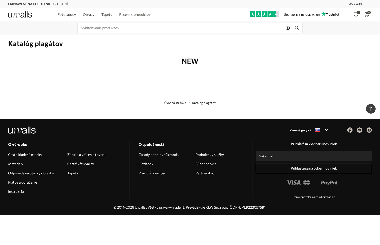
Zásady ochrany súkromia (159, 154)
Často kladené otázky (25, 154)
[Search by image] (287, 27)
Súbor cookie (205, 164)
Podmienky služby (209, 154)
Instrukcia (16, 191)
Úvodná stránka (175, 103)
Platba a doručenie (22, 182)
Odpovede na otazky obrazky (31, 173)
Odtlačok (146, 164)
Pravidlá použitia (152, 173)
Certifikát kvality (80, 164)
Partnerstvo (204, 173)
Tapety (72, 173)
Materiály (15, 164)
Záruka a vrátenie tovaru (86, 154)
